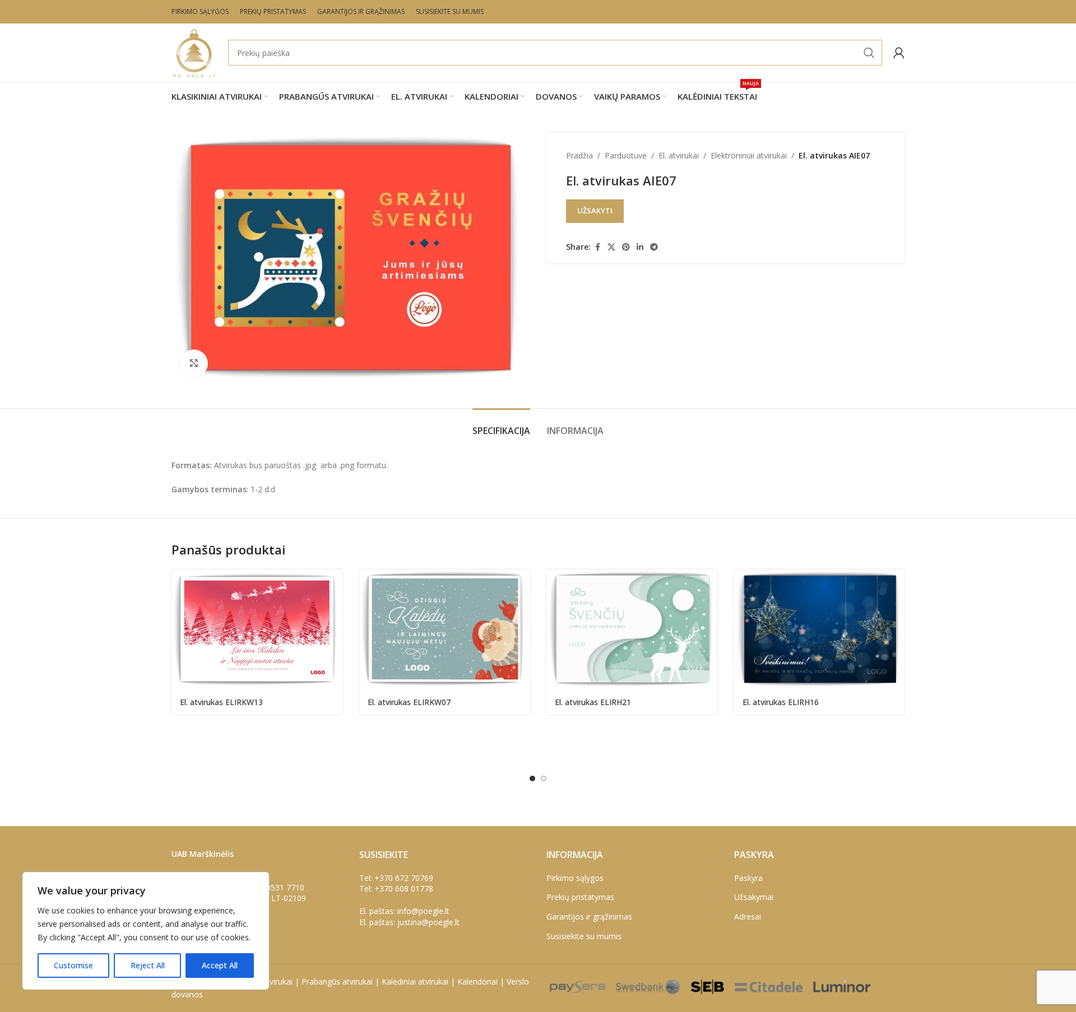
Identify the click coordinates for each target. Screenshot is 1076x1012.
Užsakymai (753, 897)
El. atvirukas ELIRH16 (781, 702)
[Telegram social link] (654, 247)
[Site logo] (194, 51)
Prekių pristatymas (580, 897)
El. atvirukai (678, 155)
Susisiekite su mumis (584, 936)
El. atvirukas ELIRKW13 (221, 702)
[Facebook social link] (597, 247)
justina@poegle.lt (428, 922)
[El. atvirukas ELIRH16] (819, 630)
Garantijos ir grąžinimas (589, 916)
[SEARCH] (869, 53)
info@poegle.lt (423, 911)
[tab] (501, 425)
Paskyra (748, 878)
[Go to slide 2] (543, 778)
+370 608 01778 (403, 888)
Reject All (148, 965)
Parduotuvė (626, 155)
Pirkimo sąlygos (575, 878)
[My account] (899, 52)
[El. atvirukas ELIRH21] (631, 630)
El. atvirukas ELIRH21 (593, 702)
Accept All (220, 965)
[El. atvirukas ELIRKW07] (444, 630)
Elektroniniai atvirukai (749, 155)
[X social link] (611, 247)
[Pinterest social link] (626, 247)
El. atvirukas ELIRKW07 (409, 702)
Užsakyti (595, 211)
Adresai (747, 916)
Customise (73, 965)
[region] (145, 931)
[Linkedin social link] (640, 247)
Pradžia (579, 155)
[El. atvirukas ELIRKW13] (256, 630)
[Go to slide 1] (532, 778)
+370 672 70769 (403, 878)
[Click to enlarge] (194, 363)
